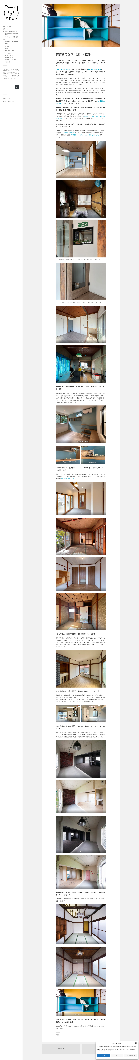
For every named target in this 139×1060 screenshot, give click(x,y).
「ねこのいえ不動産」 (63, 69)
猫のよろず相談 (9, 55)
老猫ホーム (7, 43)
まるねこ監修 (8, 62)
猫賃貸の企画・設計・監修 (11, 37)
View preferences (130, 1055)
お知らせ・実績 (7, 26)
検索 (16, 87)
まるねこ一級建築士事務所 (10, 31)
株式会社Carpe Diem (94, 69)
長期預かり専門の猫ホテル (11, 41)
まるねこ (5, 39)
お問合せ (5, 29)
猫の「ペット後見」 (10, 50)
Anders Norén (11, 101)
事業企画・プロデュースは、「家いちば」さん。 (85, 135)
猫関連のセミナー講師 (10, 59)
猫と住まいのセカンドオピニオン (11, 34)
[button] (136, 1043)
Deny (117, 1055)
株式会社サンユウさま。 (68, 478)
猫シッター (7, 46)
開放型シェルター (9, 48)
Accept (103, 1055)
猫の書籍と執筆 (9, 57)
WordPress (11, 100)
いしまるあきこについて (9, 53)
